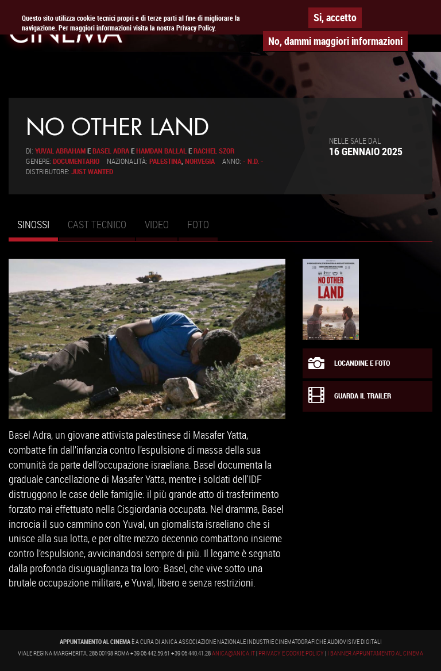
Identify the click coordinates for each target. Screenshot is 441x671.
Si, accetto (335, 17)
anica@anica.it (233, 653)
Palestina (165, 161)
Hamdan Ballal (161, 151)
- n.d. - (253, 161)
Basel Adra (110, 151)
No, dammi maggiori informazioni (335, 41)
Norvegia (200, 161)
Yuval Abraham (60, 151)
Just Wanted (92, 172)
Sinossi (37, 229)
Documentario (76, 161)
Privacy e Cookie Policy (291, 653)
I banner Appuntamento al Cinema (375, 653)
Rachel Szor (214, 151)
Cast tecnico (97, 224)
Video (157, 224)
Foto (198, 224)
